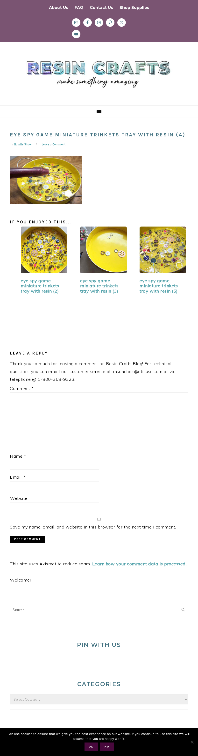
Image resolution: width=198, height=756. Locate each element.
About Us (58, 7)
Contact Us (101, 7)
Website (19, 498)
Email (18, 477)
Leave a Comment (54, 144)
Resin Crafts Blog (99, 78)
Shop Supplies (134, 7)
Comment (22, 388)
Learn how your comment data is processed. (139, 564)
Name (18, 456)
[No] (192, 742)
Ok (91, 746)
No (107, 746)
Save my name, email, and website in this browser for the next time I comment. (93, 527)
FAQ (79, 7)
